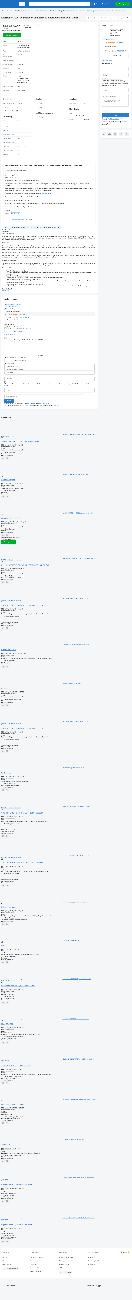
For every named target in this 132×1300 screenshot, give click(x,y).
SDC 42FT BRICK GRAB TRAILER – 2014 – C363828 (22, 728)
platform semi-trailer (23, 51)
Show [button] (18, 328)
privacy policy (30, 403)
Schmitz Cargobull (8, 480)
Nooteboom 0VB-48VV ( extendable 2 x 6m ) (18, 986)
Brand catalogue (35, 1271)
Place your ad (8, 542)
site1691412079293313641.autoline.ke (17, 317)
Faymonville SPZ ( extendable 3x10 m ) (16, 1184)
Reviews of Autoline (36, 1268)
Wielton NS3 (6, 773)
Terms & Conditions (36, 1257)
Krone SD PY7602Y (8, 650)
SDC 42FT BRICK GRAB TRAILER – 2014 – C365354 (22, 605)
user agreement (43, 403)
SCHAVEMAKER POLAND (12, 304)
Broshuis (4, 688)
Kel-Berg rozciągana (9, 907)
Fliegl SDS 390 (7, 1024)
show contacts (46, 193)
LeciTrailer (20, 41)
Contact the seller (12, 35)
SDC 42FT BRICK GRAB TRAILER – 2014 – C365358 (22, 863)
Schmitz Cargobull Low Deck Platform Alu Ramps (20, 441)
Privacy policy (34, 1261)
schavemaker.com (10, 334)
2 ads (12, 308)
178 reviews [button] (22, 314)
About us (4, 1257)
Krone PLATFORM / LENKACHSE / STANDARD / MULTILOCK (25, 565)
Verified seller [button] (13, 306)
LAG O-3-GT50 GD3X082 (11, 518)
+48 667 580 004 (25, 328)
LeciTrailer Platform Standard (12, 1104)
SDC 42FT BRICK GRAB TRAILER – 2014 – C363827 (22, 813)
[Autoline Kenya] (9, 4)
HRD (3, 946)
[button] (89, 18)
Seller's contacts (7, 1264)
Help (3, 1261)
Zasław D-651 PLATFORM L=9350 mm (16, 1066)
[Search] (31, 4)
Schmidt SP (5, 1144)
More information (107, 60)
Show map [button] (39, 355)
